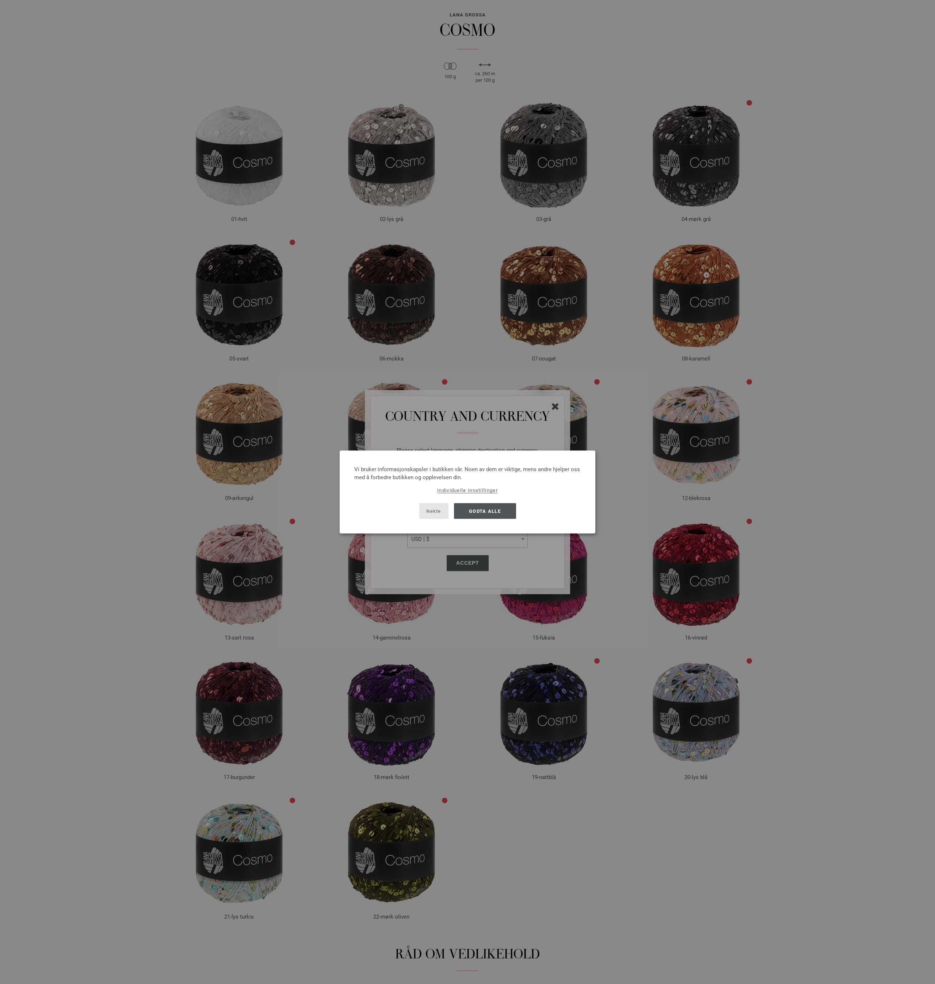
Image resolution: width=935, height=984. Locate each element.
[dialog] (467, 492)
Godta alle (485, 511)
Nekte (433, 511)
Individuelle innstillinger (467, 490)
